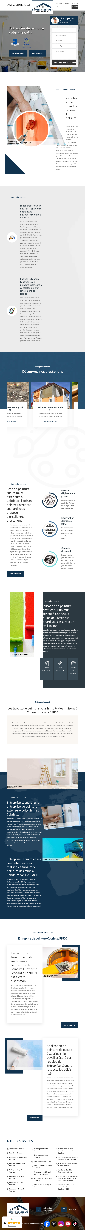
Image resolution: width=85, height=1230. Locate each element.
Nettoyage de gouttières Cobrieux (17, 1171)
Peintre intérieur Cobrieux (42, 1161)
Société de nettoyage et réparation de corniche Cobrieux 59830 (66, 1187)
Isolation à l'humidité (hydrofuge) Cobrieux (65, 1171)
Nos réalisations (18, 53)
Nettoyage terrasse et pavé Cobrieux (43, 1179)
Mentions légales (36, 1224)
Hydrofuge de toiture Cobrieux (41, 1150)
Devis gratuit (34, 1118)
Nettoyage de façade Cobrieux (16, 1184)
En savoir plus (8, 421)
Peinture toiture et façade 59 (50, 408)
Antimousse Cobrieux (16, 1149)
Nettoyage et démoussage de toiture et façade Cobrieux (68, 1158)
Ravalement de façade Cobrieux (16, 1190)
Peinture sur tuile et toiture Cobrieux (43, 1167)
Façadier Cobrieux (15, 1153)
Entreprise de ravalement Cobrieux (18, 1158)
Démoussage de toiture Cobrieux (17, 1165)
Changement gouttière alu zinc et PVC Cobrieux (42, 1173)
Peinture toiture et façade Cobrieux (42, 1186)
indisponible (13, 5)
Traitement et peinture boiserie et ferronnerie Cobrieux (65, 1151)
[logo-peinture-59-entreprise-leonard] (42, 7)
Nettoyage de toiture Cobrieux (41, 1156)
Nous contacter (37, 53)
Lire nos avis (12, 1226)
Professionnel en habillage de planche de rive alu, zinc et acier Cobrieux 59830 (68, 1179)
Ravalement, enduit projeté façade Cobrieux (67, 1165)
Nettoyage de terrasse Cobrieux (16, 1177)
